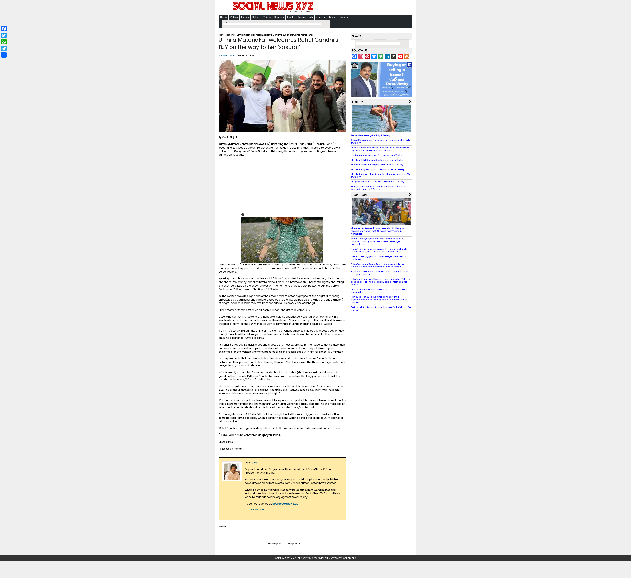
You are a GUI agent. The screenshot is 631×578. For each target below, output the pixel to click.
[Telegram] (4, 48)
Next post (292, 543)
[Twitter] (4, 35)
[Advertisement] (358, 8)
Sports (290, 17)
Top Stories (360, 195)
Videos (267, 17)
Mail (252, 510)
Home (223, 17)
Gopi (232, 55)
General (344, 17)
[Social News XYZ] (273, 11)
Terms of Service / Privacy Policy (324, 558)
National (230, 34)
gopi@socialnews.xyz (285, 503)
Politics (234, 17)
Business (279, 17)
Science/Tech (305, 17)
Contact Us (349, 558)
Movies (245, 17)
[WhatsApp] (4, 41)
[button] (242, 214)
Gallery (256, 17)
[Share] (4, 55)
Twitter (261, 510)
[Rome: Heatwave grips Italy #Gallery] (381, 130)
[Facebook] (4, 28)
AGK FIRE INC (299, 558)
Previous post (274, 543)
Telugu (332, 17)
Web (256, 510)
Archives (320, 17)
